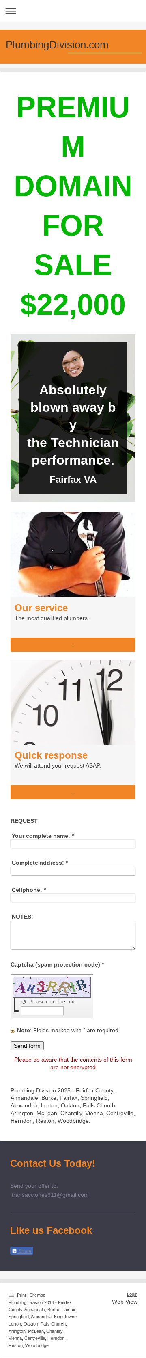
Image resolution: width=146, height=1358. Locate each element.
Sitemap (37, 1295)
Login (132, 1294)
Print (21, 1295)
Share (24, 1251)
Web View (124, 1301)
